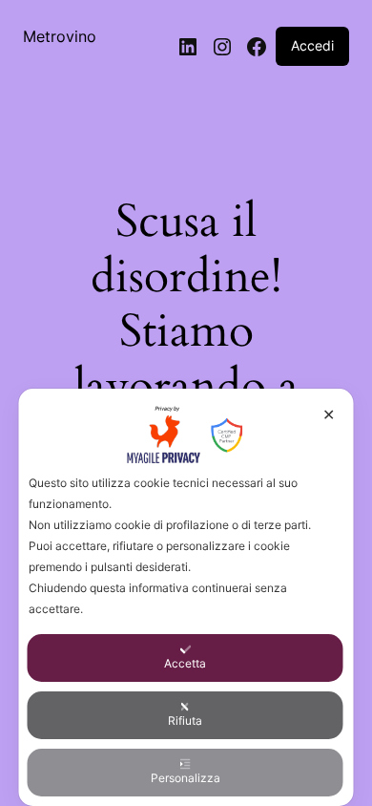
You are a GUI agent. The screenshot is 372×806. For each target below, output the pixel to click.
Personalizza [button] (185, 778)
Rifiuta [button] (185, 720)
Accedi (312, 45)
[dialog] (186, 597)
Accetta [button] (185, 663)
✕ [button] (328, 414)
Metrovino (59, 36)
